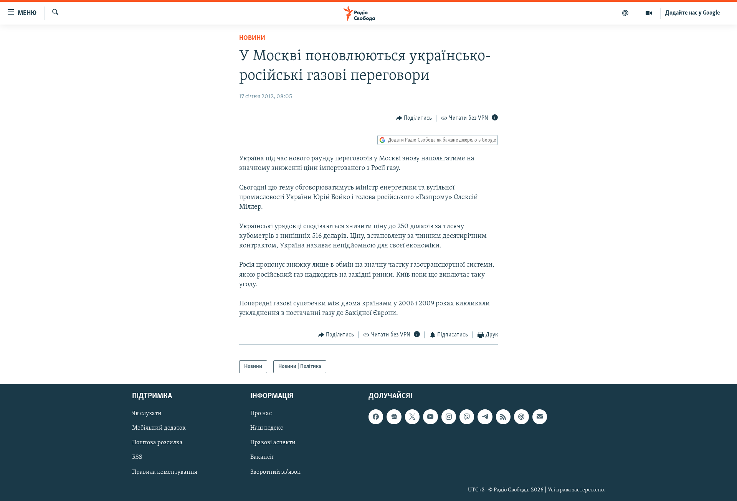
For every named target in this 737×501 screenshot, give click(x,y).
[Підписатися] (539, 417)
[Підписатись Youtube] (430, 417)
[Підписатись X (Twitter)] (412, 417)
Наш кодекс (266, 428)
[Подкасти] (625, 13)
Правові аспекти (273, 443)
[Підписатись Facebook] (375, 417)
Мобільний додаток (159, 428)
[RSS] (503, 417)
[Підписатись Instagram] (448, 417)
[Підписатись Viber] (466, 417)
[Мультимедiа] (649, 13)
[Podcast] (521, 417)
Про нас (261, 414)
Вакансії (262, 458)
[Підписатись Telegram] (485, 417)
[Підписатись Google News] (394, 417)
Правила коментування (164, 472)
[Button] (414, 118)
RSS (137, 458)
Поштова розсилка (157, 443)
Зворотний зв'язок (275, 472)
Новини (252, 38)
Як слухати (147, 414)
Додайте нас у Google (692, 13)
